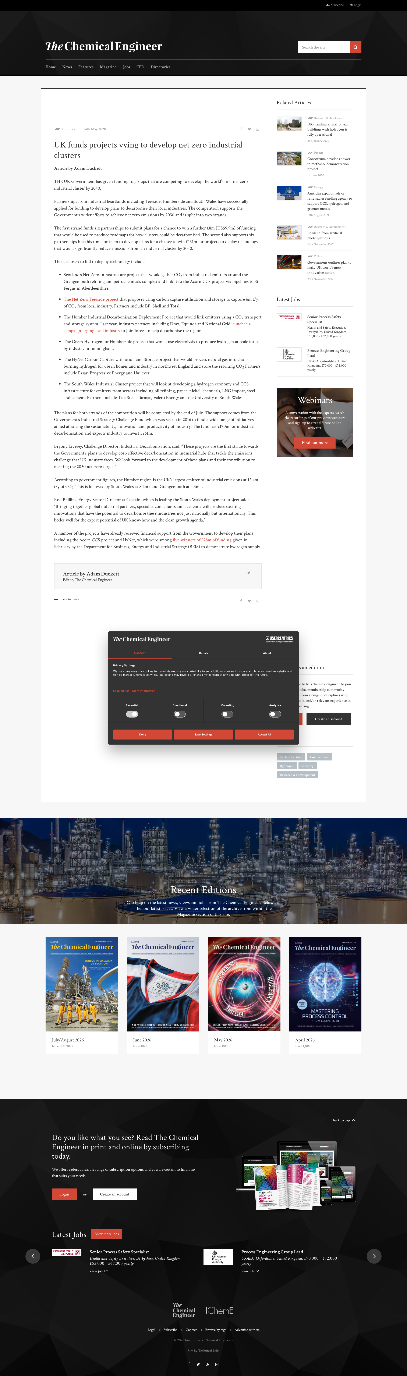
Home (51, 67)
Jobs (126, 67)
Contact (191, 1329)
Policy (318, 256)
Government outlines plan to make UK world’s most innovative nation (329, 267)
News (67, 67)
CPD (140, 67)
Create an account (328, 719)
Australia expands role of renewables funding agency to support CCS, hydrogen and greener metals (329, 201)
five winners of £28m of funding (202, 540)
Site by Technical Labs (203, 1350)
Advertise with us (247, 1329)
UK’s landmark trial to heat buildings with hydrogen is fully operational (327, 129)
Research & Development (330, 118)
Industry (68, 129)
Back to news (69, 599)
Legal (151, 1329)
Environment (319, 757)
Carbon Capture (291, 757)
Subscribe (337, 5)
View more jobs (107, 1233)
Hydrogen (287, 766)
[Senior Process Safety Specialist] (66, 1252)
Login (357, 5)
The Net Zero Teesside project (91, 299)
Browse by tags (215, 1329)
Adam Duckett (102, 573)
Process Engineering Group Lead (272, 1252)
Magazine (108, 67)
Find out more (315, 443)
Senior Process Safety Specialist (119, 1252)
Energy (318, 187)
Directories (160, 67)
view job (96, 1271)
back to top (341, 1120)
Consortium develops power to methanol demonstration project (328, 163)
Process (318, 152)
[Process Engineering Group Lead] (218, 1257)
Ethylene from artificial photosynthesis (324, 235)
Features (85, 67)
